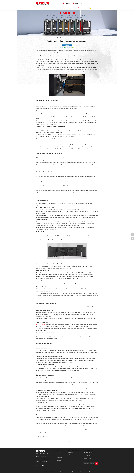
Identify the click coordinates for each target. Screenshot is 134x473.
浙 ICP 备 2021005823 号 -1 (77, 471)
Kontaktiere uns (59, 463)
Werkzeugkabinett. (71, 452)
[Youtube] (43, 465)
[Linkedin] (39, 465)
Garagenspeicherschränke (41, 441)
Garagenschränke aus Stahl (52, 441)
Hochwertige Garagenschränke (64, 441)
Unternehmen (59, 457)
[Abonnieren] (96, 463)
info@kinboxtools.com (78, 3)
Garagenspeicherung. (71, 454)
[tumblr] (45, 465)
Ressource (59, 460)
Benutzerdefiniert (60, 455)
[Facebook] (37, 465)
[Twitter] (41, 465)
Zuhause (58, 452)
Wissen (58, 462)
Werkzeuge (69, 455)
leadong (88, 471)
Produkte (58, 454)
